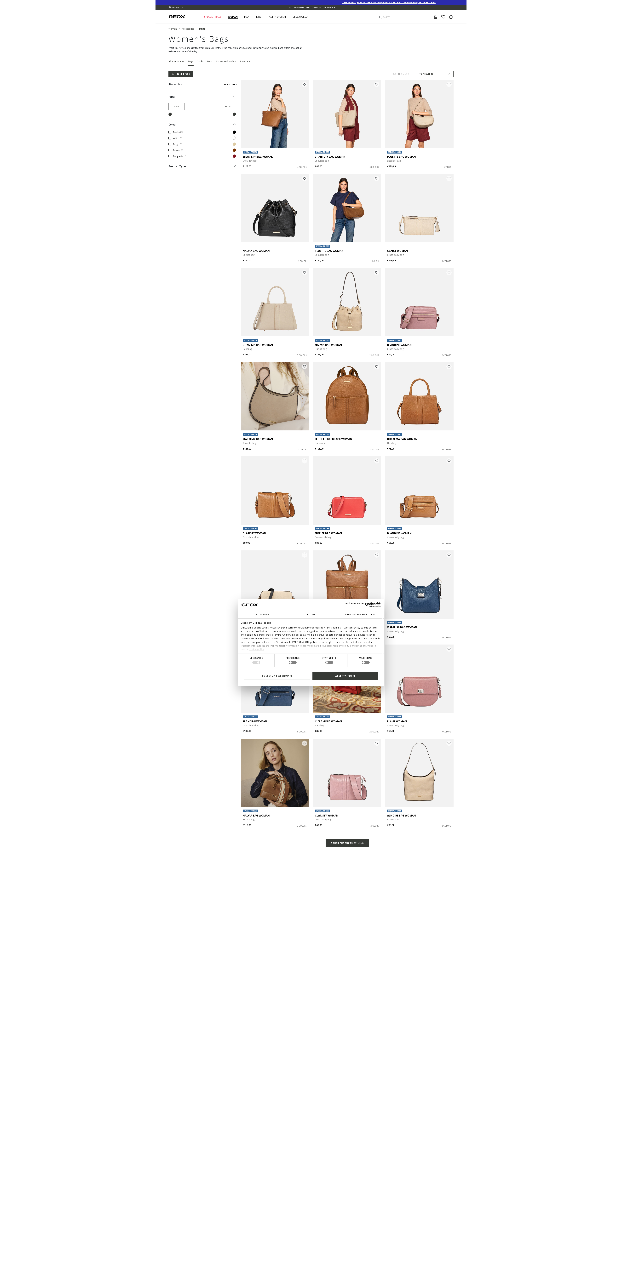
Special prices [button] (212, 16)
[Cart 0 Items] (450, 20)
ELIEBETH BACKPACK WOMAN (333, 439)
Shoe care (245, 61)
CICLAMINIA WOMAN (328, 721)
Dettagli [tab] (311, 614)
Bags (191, 61)
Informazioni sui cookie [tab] (360, 614)
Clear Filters (229, 84)
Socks (200, 61)
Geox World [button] (300, 16)
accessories (188, 28)
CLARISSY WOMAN (254, 533)
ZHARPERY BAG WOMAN (258, 157)
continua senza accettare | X (363, 602)
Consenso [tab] (262, 614)
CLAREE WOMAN (397, 251)
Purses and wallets (226, 61)
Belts (210, 61)
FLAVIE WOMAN (397, 721)
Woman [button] (233, 16)
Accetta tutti (345, 675)
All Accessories (176, 61)
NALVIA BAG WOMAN (256, 251)
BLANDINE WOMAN (399, 345)
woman (172, 28)
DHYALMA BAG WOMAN (258, 345)
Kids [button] (258, 16)
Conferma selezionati (277, 675)
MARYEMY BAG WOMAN (258, 439)
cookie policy (257, 649)
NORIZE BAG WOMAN (328, 533)
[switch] (293, 662)
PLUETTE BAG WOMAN (401, 157)
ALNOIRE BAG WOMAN (401, 815)
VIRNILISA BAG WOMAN (402, 627)
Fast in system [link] (277, 16)
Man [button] (246, 16)
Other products (347, 843)
